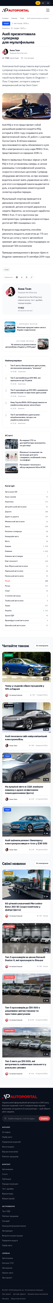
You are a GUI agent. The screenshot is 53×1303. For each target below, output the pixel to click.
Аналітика (26, 502)
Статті (5, 1174)
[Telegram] (17, 277)
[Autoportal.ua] (15, 10)
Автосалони (7, 1258)
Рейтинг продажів (10, 1156)
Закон (26, 526)
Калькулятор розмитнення (14, 1226)
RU (43, 3)
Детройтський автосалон (26, 507)
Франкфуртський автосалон (26, 620)
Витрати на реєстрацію (12, 1235)
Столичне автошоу (26, 596)
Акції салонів (26, 497)
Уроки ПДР (26, 615)
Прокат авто (7, 1273)
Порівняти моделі (10, 1240)
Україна (26, 610)
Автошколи (7, 1268)
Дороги (26, 511)
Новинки (26, 551)
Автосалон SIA (26, 492)
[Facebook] (22, 277)
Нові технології (26, 561)
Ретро (26, 586)
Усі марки (6, 1132)
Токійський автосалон (26, 601)
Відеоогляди (7, 1193)
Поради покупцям (10, 1184)
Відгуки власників (10, 1151)
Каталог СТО (7, 1263)
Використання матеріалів (38, 1294)
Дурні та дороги (26, 517)
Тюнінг (26, 606)
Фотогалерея (8, 1147)
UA (38, 3)
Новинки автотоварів (26, 556)
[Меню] (48, 10)
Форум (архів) (8, 1198)
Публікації (6, 1179)
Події (6, 23)
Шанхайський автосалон (26, 625)
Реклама (5, 1298)
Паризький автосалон (26, 571)
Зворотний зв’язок (18, 1298)
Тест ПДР (6, 1211)
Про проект (7, 1277)
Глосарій (6, 1221)
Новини (26, 546)
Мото (26, 541)
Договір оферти (19, 1294)
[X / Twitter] (26, 277)
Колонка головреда (26, 531)
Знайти (44, 1118)
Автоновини (7, 1169)
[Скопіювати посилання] (31, 277)
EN (48, 3)
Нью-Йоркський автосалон (26, 566)
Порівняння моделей (11, 1142)
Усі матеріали (42, 646)
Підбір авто (7, 1137)
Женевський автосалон (26, 521)
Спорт (26, 591)
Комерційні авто (26, 536)
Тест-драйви (8, 1189)
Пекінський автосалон (26, 576)
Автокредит (7, 1231)
